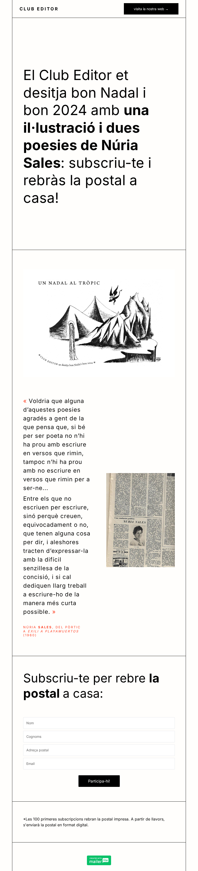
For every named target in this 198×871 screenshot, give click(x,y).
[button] (110, 9)
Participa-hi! (99, 781)
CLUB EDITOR (39, 8)
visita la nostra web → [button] (151, 9)
